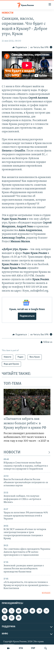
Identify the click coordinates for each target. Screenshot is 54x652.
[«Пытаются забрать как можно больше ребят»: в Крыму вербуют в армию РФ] (27, 402)
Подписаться (27, 316)
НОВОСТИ (12, 452)
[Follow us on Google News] (32, 611)
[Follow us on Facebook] (5, 611)
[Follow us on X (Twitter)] (11, 611)
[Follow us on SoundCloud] (46, 611)
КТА (21, 648)
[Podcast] (11, 617)
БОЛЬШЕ (46, 593)
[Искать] (45, 648)
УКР (33, 648)
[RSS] (5, 617)
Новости (7, 13)
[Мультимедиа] (8, 648)
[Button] (19, 47)
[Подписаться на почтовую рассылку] (18, 617)
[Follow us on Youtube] (18, 611)
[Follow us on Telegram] (39, 611)
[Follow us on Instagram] (25, 611)
